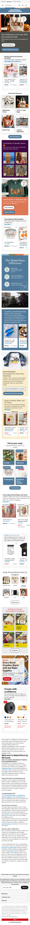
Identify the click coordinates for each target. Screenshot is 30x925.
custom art (9, 797)
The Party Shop (15, 488)
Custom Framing (16, 1)
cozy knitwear (19, 797)
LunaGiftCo (7, 561)
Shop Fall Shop (9, 207)
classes (6, 771)
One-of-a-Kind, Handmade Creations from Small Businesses (14, 760)
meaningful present (7, 768)
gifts (3, 802)
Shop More (15, 650)
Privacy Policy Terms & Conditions (10, 916)
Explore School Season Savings (13, 393)
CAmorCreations (9, 430)
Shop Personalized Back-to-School (14, 389)
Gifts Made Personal (25, 82)
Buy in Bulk (17, 679)
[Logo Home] (9, 5)
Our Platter (7, 243)
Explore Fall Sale (9, 212)
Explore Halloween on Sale (10, 49)
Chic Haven (7, 82)
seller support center (12, 851)
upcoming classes (6, 824)
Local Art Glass (8, 343)
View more (15, 602)
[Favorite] (16, 64)
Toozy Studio (6, 521)
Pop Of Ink (20, 522)
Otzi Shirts (22, 561)
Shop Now (7, 679)
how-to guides (5, 813)
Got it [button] (15, 919)
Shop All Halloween (8, 45)
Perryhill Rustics (24, 343)
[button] (15, 922)
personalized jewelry (10, 795)
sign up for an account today (9, 847)
